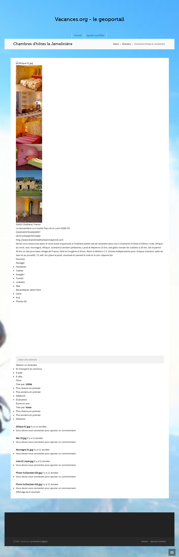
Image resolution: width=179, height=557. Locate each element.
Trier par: (24, 384)
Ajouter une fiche (158, 541)
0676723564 (34, 236)
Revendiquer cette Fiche (28, 290)
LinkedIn (20, 282)
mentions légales (40, 541)
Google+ (20, 274)
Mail (18, 286)
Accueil (145, 541)
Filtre (18, 380)
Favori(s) (20, 259)
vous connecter (36, 430)
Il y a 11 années (38, 426)
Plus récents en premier (28, 388)
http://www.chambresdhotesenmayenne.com (39, 240)
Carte (19, 293)
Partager (20, 263)
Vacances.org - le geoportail (89, 19)
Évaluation (21, 399)
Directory (126, 44)
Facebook (21, 266)
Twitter (19, 270)
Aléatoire (20, 396)
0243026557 (34, 232)
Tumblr (20, 278)
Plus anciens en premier (28, 392)
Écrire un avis (23, 403)
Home (116, 44)
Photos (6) (21, 301)
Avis (18, 297)
